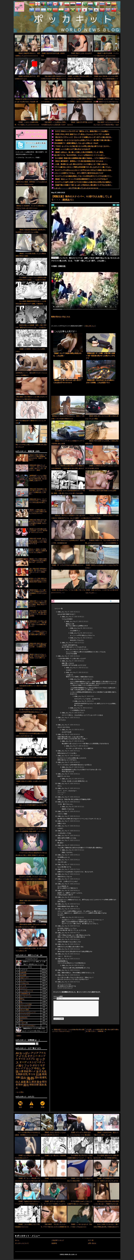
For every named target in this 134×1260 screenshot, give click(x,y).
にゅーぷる (22, 985)
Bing (20, 1001)
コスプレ (30, 1058)
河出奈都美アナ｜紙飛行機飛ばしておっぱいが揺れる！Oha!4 (76, 143)
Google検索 (22, 972)
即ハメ (32, 1071)
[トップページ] (19, 7)
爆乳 (44, 1077)
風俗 (41, 1084)
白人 (18, 1081)
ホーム (17, 1240)
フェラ (28, 1065)
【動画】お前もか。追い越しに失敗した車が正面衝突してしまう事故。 (79, 152)
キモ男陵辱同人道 (24, 993)
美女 (39, 1081)
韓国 (31, 1084)
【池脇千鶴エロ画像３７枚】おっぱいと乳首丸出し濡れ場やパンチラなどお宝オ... (83, 185)
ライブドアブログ (24, 1015)
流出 (23, 1077)
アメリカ (21, 1056)
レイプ (22, 1068)
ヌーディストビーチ (30, 1062)
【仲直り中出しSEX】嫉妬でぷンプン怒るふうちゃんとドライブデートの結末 (81, 134)
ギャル (22, 1058)
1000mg (21, 999)
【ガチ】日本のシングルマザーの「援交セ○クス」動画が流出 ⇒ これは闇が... (81, 131)
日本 (39, 1074)
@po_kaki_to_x (90, 326)
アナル (42, 1053)
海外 (30, 1078)
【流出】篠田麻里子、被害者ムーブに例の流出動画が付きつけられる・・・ (81, 161)
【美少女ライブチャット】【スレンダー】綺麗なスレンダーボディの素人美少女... (83, 137)
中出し (38, 1068)
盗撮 (23, 1081)
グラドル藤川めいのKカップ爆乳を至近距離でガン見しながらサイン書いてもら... (83, 167)
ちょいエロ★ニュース (26, 991)
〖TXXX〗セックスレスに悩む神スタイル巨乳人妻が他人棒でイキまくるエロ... (82, 146)
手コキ (31, 1074)
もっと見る (20, 1092)
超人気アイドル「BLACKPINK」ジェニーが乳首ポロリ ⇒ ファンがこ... (79, 155)
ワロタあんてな (24, 983)
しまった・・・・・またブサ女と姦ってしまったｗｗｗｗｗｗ (76, 188)
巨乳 (25, 1074)
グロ (53, 205)
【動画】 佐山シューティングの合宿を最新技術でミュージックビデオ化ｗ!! (81, 179)
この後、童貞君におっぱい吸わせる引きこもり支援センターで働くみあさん (81, 164)
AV (17, 1053)
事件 (114, 205)
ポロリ (36, 1065)
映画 (44, 1074)
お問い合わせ (92, 1243)
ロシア (30, 1068)
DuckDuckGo (23, 1017)
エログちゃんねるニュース (27, 1012)
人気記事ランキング (58, 1240)
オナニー (32, 1056)
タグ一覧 (90, 1240)
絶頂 (34, 1081)
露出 (26, 1085)
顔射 (36, 1084)
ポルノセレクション (25, 996)
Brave (21, 1020)
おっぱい (24, 1053)
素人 (28, 1081)
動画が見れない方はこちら (60, 317)
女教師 (19, 1074)
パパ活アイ (22, 1023)
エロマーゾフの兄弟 (25, 1004)
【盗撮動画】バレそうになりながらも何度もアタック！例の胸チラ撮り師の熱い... (83, 140)
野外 (20, 1084)
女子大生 (41, 1071)
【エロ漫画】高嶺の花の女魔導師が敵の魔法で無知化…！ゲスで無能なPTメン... (82, 158)
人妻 (21, 1071)
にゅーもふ (22, 980)
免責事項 (54, 1243)
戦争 (118, 205)
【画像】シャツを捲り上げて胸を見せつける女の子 (72, 149)
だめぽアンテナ (24, 977)
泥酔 (18, 1077)
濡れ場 (38, 1077)
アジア (35, 1053)
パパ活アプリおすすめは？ (27, 1025)
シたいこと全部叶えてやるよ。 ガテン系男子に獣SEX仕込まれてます (79, 173)
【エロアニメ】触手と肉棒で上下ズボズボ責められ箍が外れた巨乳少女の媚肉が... (83, 182)
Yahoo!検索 (22, 975)
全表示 (19, 1035)
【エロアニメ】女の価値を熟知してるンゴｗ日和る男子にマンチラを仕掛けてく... (83, 176)
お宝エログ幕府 (24, 1009)
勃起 (26, 1071)
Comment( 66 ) (115, 601)
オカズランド (23, 988)
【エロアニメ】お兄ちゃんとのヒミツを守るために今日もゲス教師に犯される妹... (83, 170)
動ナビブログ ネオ (25, 1007)
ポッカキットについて (22, 1243)
